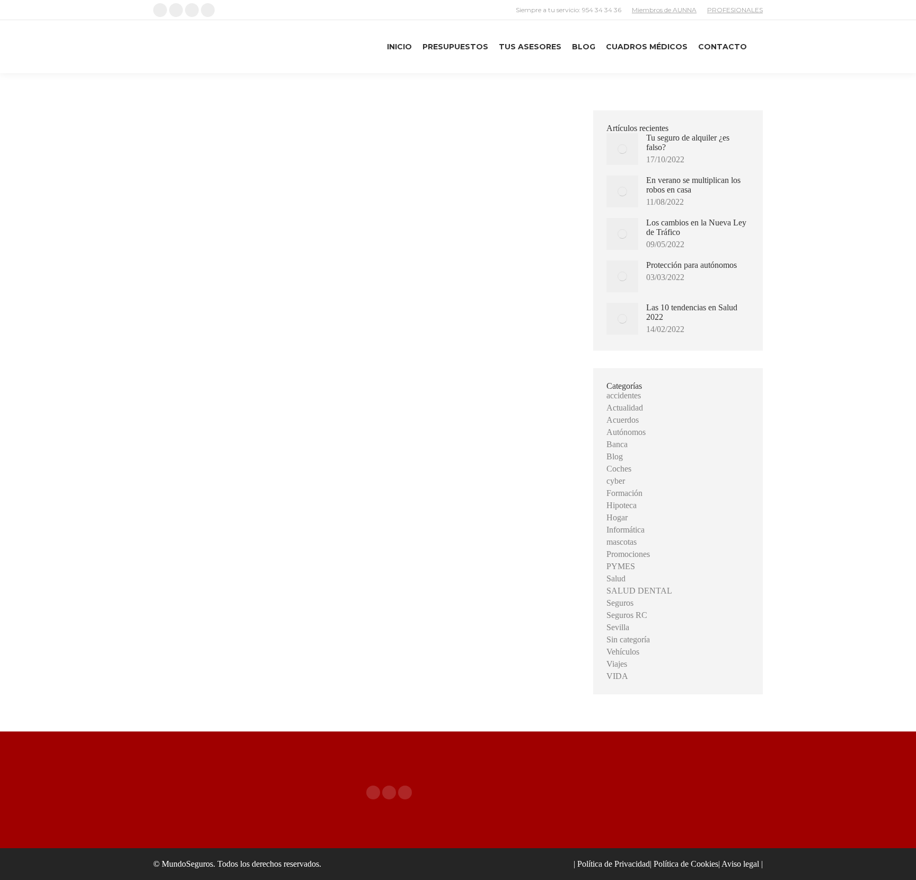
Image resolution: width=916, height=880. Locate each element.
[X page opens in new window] (389, 792)
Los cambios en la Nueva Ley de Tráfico (696, 227)
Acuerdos (622, 419)
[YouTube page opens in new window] (405, 792)
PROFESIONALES (735, 10)
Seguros (619, 602)
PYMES (620, 566)
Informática (625, 529)
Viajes (616, 663)
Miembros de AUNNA (664, 10)
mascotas (621, 541)
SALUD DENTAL (639, 590)
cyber (615, 480)
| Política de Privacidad (612, 863)
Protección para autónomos (691, 264)
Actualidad (624, 407)
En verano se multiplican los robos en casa (693, 185)
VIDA (617, 676)
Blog (614, 456)
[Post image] (622, 149)
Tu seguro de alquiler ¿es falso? (687, 142)
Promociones (628, 554)
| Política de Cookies (684, 863)
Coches (618, 468)
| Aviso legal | (740, 863)
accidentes (623, 395)
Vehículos (622, 651)
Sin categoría (628, 639)
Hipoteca (621, 505)
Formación (624, 493)
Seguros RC (626, 615)
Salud (616, 578)
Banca (617, 444)
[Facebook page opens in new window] (373, 792)
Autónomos (626, 432)
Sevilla (617, 627)
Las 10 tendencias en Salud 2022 (691, 312)
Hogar (617, 517)
